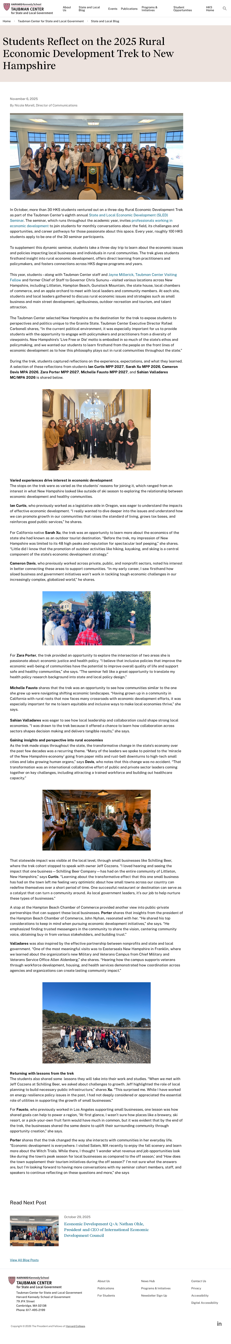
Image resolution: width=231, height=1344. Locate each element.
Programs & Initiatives (149, 9)
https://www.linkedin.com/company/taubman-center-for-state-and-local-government (220, 1323)
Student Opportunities (182, 9)
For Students (106, 1295)
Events (112, 8)
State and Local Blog (89, 9)
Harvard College (75, 1326)
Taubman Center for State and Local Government (51, 21)
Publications (129, 8)
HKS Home (210, 9)
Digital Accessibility (204, 1302)
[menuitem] (69, 10)
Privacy (196, 1288)
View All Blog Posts (24, 1260)
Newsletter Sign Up (154, 1295)
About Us (67, 9)
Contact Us (198, 1281)
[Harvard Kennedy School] (30, 8)
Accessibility (200, 1295)
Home (7, 21)
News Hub (148, 1281)
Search (224, 9)
